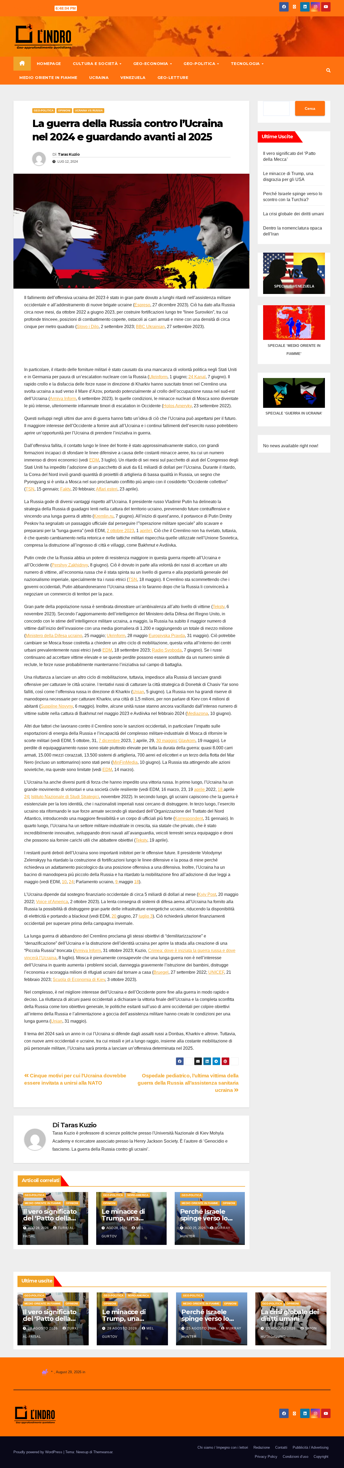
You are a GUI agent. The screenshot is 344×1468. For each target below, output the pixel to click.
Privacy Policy (266, 1457)
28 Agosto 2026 (43, 1328)
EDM (94, 460)
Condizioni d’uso (295, 1457)
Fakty (65, 489)
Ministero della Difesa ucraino (54, 635)
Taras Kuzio (69, 154)
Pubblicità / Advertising (310, 1447)
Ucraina (99, 77)
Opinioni (64, 110)
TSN (30, 489)
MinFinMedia (125, 762)
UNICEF (216, 972)
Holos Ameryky (177, 406)
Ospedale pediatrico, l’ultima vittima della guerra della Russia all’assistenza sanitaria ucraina (188, 1083)
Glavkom (186, 740)
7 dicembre (110, 740)
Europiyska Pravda (167, 635)
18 (221, 789)
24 (26, 796)
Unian (138, 691)
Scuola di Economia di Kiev (79, 979)
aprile (200, 789)
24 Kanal (197, 377)
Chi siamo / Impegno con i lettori (223, 1447)
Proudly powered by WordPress (38, 1452)
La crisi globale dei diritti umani (293, 214)
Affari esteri (106, 489)
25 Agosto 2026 (202, 1328)
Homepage (49, 63)
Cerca (310, 108)
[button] (328, 70)
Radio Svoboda (167, 650)
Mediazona (197, 713)
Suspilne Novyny (57, 706)
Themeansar (102, 1452)
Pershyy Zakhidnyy (70, 565)
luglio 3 (146, 916)
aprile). (146, 530)
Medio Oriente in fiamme (48, 77)
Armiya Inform (63, 398)
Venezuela (133, 77)
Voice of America (52, 901)
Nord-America (137, 1195)
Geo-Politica (200, 63)
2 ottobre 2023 (120, 530)
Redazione (261, 1447)
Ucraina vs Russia (89, 110)
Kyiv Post (207, 894)
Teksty (218, 606)
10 (64, 882)
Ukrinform (158, 377)
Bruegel (161, 972)
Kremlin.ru (103, 516)
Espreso (142, 305)
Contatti (281, 1447)
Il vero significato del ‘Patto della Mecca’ (50, 1218)
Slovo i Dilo (88, 326)
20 (114, 916)
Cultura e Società (96, 63)
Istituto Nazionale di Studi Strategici (65, 796)
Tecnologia (246, 63)
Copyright (321, 1457)
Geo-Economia (151, 63)
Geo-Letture (172, 77)
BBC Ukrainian (150, 326)
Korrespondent (189, 818)
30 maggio (166, 740)
